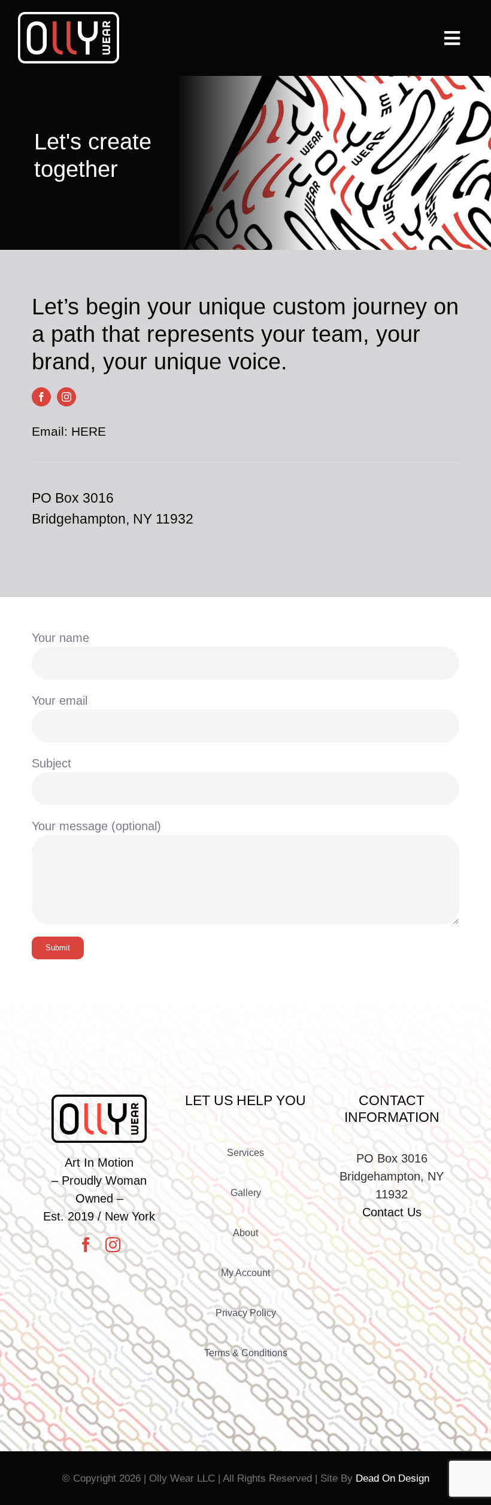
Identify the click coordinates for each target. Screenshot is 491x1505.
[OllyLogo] (68, 18)
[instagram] (66, 396)
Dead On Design (392, 1478)
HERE (88, 431)
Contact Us (392, 1212)
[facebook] (41, 396)
